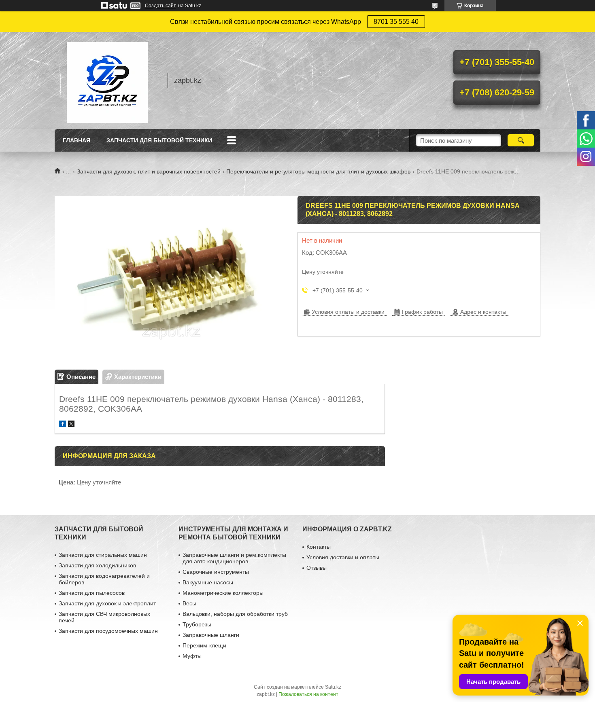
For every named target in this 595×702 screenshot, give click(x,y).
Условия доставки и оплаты (342, 557)
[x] (71, 424)
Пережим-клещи (204, 645)
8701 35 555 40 (396, 21)
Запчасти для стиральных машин (103, 555)
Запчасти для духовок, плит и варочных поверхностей (149, 171)
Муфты (192, 656)
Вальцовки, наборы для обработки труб (235, 614)
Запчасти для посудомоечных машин (108, 631)
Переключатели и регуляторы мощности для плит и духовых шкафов (318, 171)
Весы (189, 603)
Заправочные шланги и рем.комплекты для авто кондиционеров (234, 558)
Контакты (318, 546)
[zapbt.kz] (107, 80)
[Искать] (521, 140)
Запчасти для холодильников (97, 565)
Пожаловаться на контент (308, 694)
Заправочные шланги (211, 635)
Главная (76, 140)
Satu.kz (333, 687)
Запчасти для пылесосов (92, 593)
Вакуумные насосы (208, 582)
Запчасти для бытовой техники (159, 140)
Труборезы (197, 624)
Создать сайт (160, 5)
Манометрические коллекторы (223, 593)
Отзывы (316, 568)
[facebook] (62, 424)
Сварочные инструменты (216, 572)
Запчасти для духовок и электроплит (107, 603)
